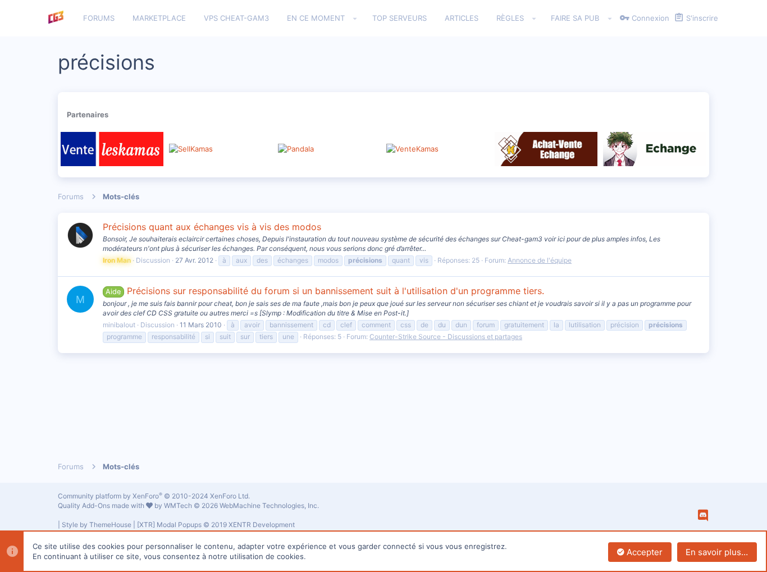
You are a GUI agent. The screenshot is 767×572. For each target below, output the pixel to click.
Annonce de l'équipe (540, 260)
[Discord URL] (703, 515)
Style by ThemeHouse (96, 524)
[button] (355, 18)
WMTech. (241, 505)
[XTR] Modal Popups (216, 524)
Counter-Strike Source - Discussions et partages (445, 336)
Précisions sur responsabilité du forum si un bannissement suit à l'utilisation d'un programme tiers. (325, 290)
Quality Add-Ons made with (102, 505)
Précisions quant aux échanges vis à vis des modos (212, 226)
